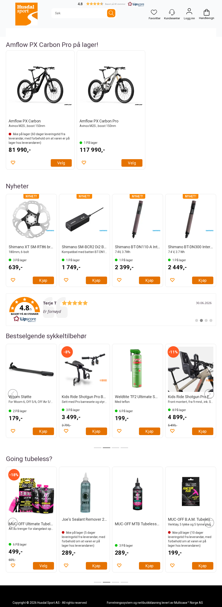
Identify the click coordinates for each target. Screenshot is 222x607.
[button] (111, 4)
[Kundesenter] (172, 12)
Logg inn (189, 12)
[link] (111, 309)
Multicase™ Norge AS (188, 602)
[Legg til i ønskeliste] (13, 162)
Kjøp (43, 280)
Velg (61, 163)
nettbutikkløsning (149, 602)
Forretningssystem (120, 602)
